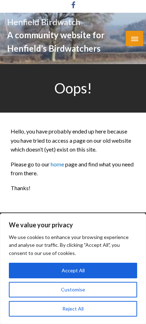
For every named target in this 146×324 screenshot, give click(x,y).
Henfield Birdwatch (43, 22)
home (58, 164)
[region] (73, 268)
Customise (73, 289)
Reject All (73, 309)
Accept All (73, 270)
